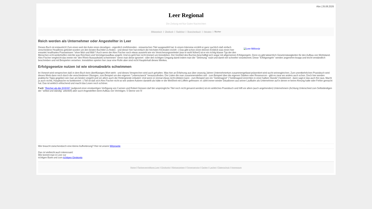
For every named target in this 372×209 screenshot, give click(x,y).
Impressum (236, 167)
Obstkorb (169, 31)
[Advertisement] (186, 119)
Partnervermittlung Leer (148, 167)
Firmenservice (193, 167)
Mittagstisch (156, 31)
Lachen (213, 167)
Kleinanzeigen (178, 167)
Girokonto (165, 167)
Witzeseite (115, 146)
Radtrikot (180, 31)
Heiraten (208, 31)
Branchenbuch (194, 31)
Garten (204, 167)
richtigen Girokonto (72, 157)
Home (133, 167)
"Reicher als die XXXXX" (58, 88)
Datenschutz (224, 167)
